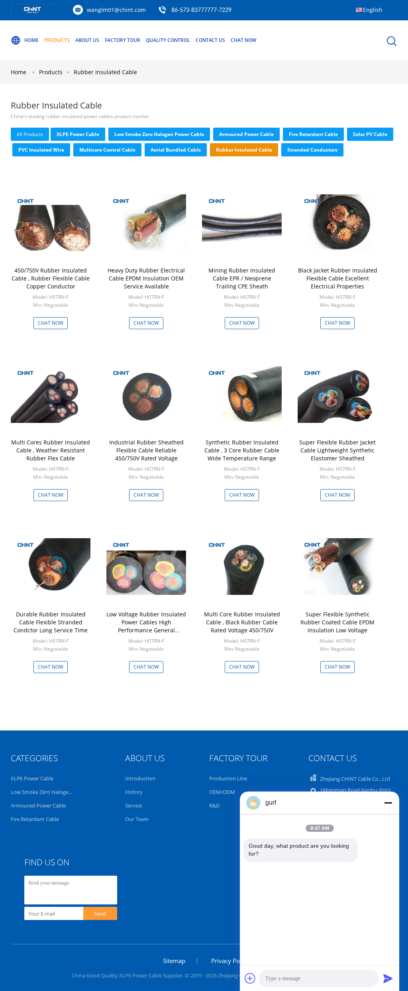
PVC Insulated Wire (41, 149)
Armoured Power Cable (246, 134)
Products (57, 40)
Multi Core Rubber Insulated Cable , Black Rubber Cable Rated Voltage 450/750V (242, 622)
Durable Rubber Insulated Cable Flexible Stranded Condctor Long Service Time (51, 622)
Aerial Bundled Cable (176, 149)
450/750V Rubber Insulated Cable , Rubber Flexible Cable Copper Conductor (51, 278)
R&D (214, 805)
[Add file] (250, 978)
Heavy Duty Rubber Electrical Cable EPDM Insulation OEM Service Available (146, 278)
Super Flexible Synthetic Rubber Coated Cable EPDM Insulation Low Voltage (337, 622)
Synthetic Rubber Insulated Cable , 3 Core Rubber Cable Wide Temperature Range (241, 450)
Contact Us (210, 40)
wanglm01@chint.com (116, 10)
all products (30, 134)
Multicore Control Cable (107, 149)
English (372, 10)
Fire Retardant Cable (313, 134)
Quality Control (168, 40)
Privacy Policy (230, 960)
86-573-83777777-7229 (201, 10)
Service (133, 805)
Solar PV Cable (370, 134)
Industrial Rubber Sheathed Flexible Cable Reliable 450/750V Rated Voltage (146, 450)
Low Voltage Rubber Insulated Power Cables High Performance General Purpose (146, 626)
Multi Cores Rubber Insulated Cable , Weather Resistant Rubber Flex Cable (50, 450)
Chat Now (243, 40)
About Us (87, 40)
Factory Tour (122, 40)
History (134, 792)
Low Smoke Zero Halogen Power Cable (159, 134)
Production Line (228, 778)
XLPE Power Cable (78, 134)
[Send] (388, 978)
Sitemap (174, 960)
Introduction (140, 778)
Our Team (137, 819)
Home (31, 40)
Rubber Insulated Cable (105, 72)
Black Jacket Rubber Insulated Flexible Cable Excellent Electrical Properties (337, 278)
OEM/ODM (222, 792)
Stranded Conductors (312, 149)
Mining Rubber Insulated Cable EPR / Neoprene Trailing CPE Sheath (241, 278)
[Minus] (388, 802)
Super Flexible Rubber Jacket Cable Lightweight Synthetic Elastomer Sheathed (337, 450)
